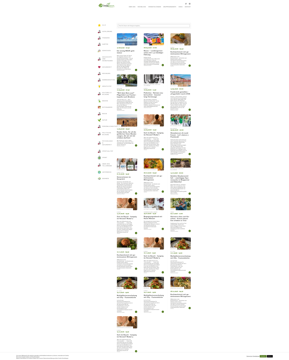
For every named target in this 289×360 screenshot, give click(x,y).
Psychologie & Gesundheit (107, 143)
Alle (104, 25)
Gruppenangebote (169, 7)
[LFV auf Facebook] (186, 4)
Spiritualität (107, 151)
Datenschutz (250, 356)
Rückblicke (142, 7)
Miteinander (107, 107)
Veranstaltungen (154, 7)
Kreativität (107, 86)
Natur (104, 120)
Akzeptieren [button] (263, 356)
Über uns (132, 7)
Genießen (106, 50)
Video (181, 7)
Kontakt (188, 7)
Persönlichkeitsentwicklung (107, 126)
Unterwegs (107, 172)
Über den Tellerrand (107, 165)
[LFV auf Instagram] (189, 4)
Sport (104, 157)
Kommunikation (107, 80)
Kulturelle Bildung (107, 93)
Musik (104, 113)
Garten (105, 44)
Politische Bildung (106, 133)
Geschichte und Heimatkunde (107, 59)
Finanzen (106, 38)
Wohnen (105, 178)
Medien (105, 101)
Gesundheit (107, 67)
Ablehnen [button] (270, 356)
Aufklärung (107, 31)
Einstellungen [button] (256, 356)
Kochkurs (106, 73)
